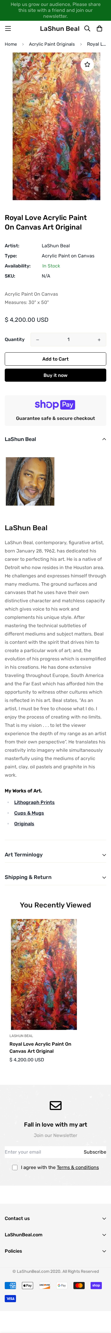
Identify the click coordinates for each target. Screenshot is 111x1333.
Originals (24, 823)
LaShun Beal (56, 246)
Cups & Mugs (29, 813)
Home (11, 44)
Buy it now (55, 375)
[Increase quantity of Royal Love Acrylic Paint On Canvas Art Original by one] (99, 340)
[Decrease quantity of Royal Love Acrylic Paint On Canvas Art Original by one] (37, 340)
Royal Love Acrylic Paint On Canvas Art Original (40, 1047)
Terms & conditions (78, 1167)
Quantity (15, 339)
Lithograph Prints (34, 802)
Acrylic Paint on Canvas (68, 256)
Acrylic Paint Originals (52, 44)
